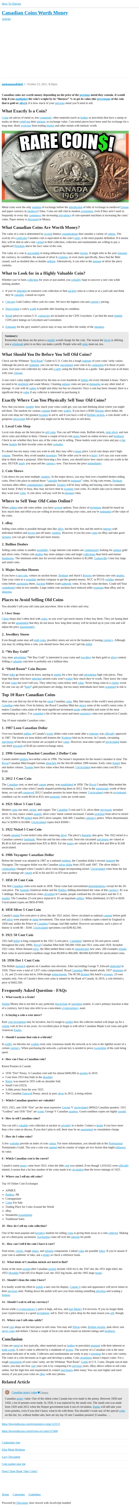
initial (16, 915)
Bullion (9, 1194)
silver (22, 103)
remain (122, 948)
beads (98, 1272)
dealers (13, 444)
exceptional (119, 792)
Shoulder (13, 1272)
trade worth (8, 1349)
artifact (80, 898)
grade (77, 709)
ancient (72, 290)
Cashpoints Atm (11, 1442)
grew (36, 948)
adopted (15, 835)
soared (37, 813)
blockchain (61, 1003)
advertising (20, 657)
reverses (108, 974)
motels (57, 674)
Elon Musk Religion (13, 1449)
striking (51, 261)
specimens (8, 741)
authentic (66, 583)
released (122, 253)
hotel (28, 686)
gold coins (40, 640)
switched (99, 813)
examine (68, 488)
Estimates (10, 326)
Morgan (99, 410)
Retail (8, 315)
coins (85, 344)
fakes (102, 1250)
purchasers (67, 1370)
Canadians (76, 940)
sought (122, 1111)
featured (110, 860)
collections (89, 554)
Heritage (117, 480)
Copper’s (75, 1286)
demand (69, 493)
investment (43, 1313)
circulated (49, 894)
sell (112, 1313)
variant (40, 242)
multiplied (21, 98)
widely (67, 410)
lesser (78, 451)
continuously (91, 550)
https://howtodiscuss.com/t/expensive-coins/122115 (31, 1424)
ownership (100, 1048)
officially (110, 733)
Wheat (76, 1327)
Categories (19, 1494)
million (27, 733)
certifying (24, 121)
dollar (89, 644)
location (43, 414)
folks (12, 674)
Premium (19, 246)
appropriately (27, 626)
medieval (32, 211)
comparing (98, 365)
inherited (22, 290)
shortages (118, 970)
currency (95, 301)
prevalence (65, 215)
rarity (77, 238)
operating (76, 1003)
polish (39, 1286)
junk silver (111, 432)
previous (12, 1291)
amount (97, 261)
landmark (29, 839)
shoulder (47, 1077)
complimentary (35, 484)
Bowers (87, 575)
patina (32, 388)
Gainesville (100, 558)
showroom (19, 418)
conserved (28, 792)
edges (35, 1250)
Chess (5, 618)
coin (11, 1327)
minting (23, 759)
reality (8, 1044)
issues (70, 843)
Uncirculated (82, 767)
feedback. (109, 1331)
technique (95, 507)
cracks (19, 1250)
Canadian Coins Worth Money (35, 12)
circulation (78, 1169)
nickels (52, 1268)
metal (35, 919)
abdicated (115, 966)
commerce (35, 215)
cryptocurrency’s (27, 1309)
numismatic (102, 788)
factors (84, 253)
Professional (116, 1143)
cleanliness (86, 1357)
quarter (6, 898)
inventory (51, 455)
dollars (85, 380)
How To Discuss (11, 3)
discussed (33, 219)
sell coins (50, 432)
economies (87, 211)
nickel (32, 809)
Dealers (61, 484)
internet (75, 1236)
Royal (5, 763)
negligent (23, 384)
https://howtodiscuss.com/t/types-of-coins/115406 (30, 1431)
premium (96, 1353)
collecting (32, 279)
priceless (101, 1291)
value (26, 392)
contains (63, 257)
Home (5, 1494)
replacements (59, 974)
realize (69, 678)
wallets (35, 1044)
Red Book (37, 360)
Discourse (22, 1502)
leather (84, 117)
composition (9, 868)
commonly (46, 117)
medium (36, 207)
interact (107, 528)
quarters (73, 1111)
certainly (76, 279)
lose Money (75, 1309)
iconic (50, 733)
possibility (42, 550)
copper (42, 784)
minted (53, 1147)
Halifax (62, 890)
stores (76, 436)
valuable (19, 294)
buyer (107, 340)
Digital (6, 1003)
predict (69, 1021)
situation (99, 326)
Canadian (7, 705)
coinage (18, 373)
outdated (34, 365)
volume (6, 455)
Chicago (10, 301)
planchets (51, 763)
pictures (6, 537)
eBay (60, 528)
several (48, 233)
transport (76, 480)
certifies (109, 579)
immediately (94, 463)
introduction (76, 207)
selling (13, 507)
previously (106, 809)
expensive (85, 713)
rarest (50, 701)
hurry (94, 455)
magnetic (55, 796)
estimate (86, 360)
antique (66, 384)
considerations (70, 233)
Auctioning (43, 1236)
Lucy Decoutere (11, 1456)
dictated (85, 974)
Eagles (17, 1030)
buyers (31, 532)
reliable (118, 315)
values (52, 1143)
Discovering (12, 308)
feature (116, 763)
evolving (26, 125)
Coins (5, 117)
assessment (87, 1129)
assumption (22, 622)
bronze (50, 125)
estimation (105, 511)
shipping (7, 591)
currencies (44, 315)
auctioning (22, 583)
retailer (51, 340)
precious (85, 94)
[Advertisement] (70, 49)
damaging (95, 384)
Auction (40, 583)
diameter (86, 835)
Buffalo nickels (95, 414)
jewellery (86, 657)
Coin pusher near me (14, 1464)
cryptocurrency (70, 1008)
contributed (8, 587)
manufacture (82, 948)
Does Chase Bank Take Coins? (19, 1471)
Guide (84, 1361)
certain (5, 1026)
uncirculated (112, 741)
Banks (96, 1406)
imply (22, 463)
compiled (38, 713)
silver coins (8, 1331)
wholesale (17, 344)
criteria (111, 233)
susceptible (33, 253)
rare (33, 1365)
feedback (118, 436)
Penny (9, 1081)
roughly (30, 406)
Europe (124, 207)
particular (21, 238)
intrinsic (41, 121)
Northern (66, 737)
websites (58, 444)
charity (115, 682)
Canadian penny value (24, 1392)
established (67, 784)
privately (66, 1125)
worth (33, 308)
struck (82, 705)
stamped (95, 1345)
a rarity (57, 369)
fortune (6, 1295)
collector (113, 1232)
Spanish (24, 890)
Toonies (28, 767)
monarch (20, 966)
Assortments (25, 1214)
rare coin (23, 575)
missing (49, 1250)
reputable (31, 579)
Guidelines (34, 1494)
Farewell (27, 1093)
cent (67, 1165)
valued (28, 872)
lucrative (40, 1232)
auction (83, 1073)
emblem (66, 860)
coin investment (17, 1021)
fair (123, 440)
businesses (8, 558)
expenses (98, 587)
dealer (99, 1125)
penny (23, 1165)
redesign (94, 733)
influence (120, 1147)
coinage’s (90, 817)
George (66, 1107)
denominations (96, 886)
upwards (18, 745)
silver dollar (65, 864)
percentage (103, 98)
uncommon (66, 365)
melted (28, 817)
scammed (110, 686)
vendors (45, 476)
